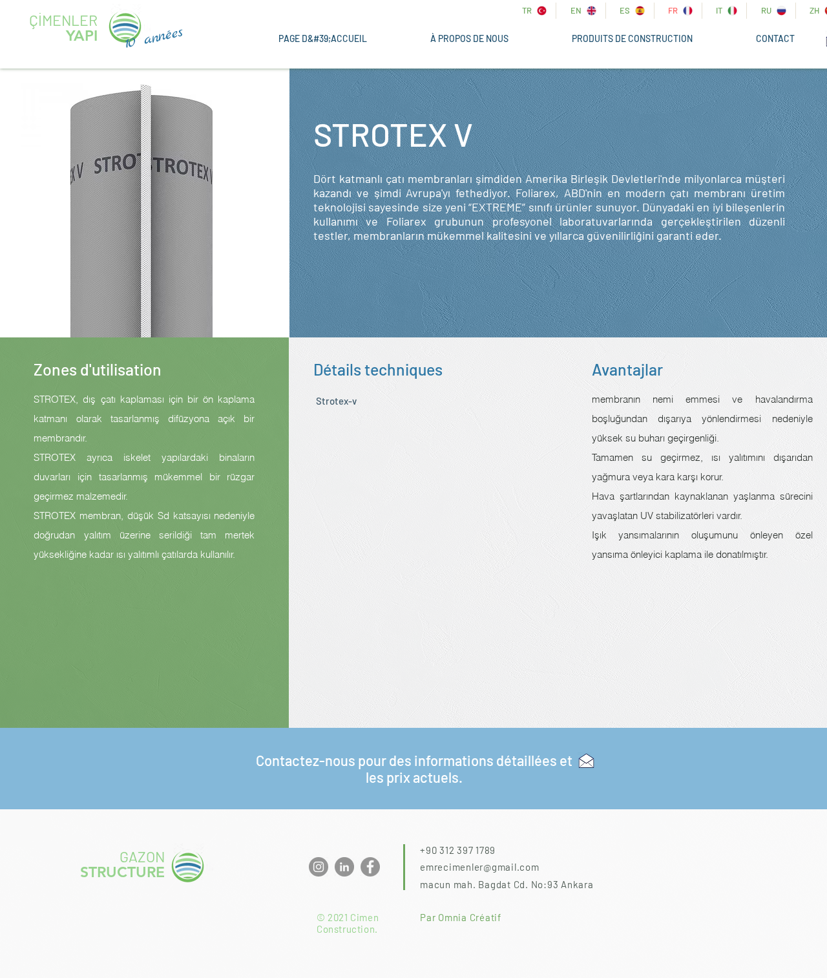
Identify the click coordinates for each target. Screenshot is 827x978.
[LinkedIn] (344, 867)
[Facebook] (370, 867)
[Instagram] (318, 867)
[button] (632, 39)
